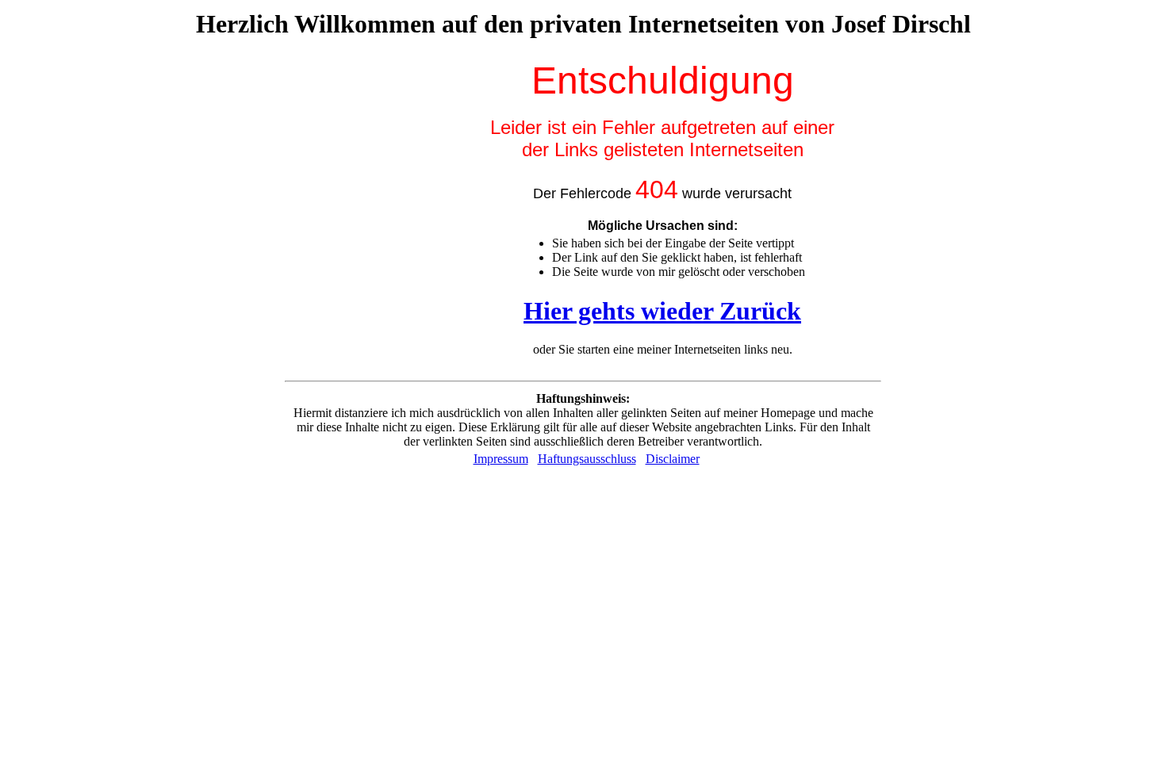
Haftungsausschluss (587, 458)
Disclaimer (673, 458)
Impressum (501, 458)
